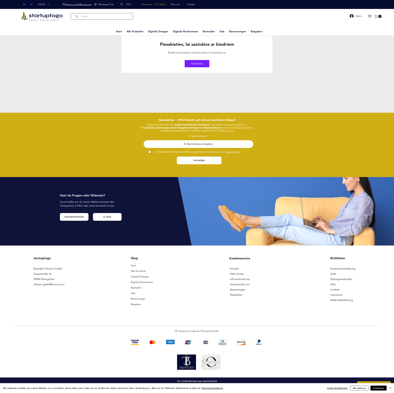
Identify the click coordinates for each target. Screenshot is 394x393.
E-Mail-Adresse (197, 136)
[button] (44, 4)
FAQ (333, 284)
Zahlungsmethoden (341, 279)
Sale (133, 293)
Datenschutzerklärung (212, 388)
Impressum (336, 294)
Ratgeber (136, 304)
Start (133, 265)
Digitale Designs (140, 276)
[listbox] (44, 4)
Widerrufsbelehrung (341, 300)
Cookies (335, 289)
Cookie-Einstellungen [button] (337, 388)
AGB (333, 273)
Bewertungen (138, 298)
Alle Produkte (138, 271)
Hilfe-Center (237, 273)
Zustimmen (378, 388)
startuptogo (46, 15)
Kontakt (234, 268)
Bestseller (136, 287)
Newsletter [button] (236, 294)
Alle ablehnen (359, 388)
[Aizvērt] (390, 388)
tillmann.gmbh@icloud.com (49, 284)
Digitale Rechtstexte (142, 282)
